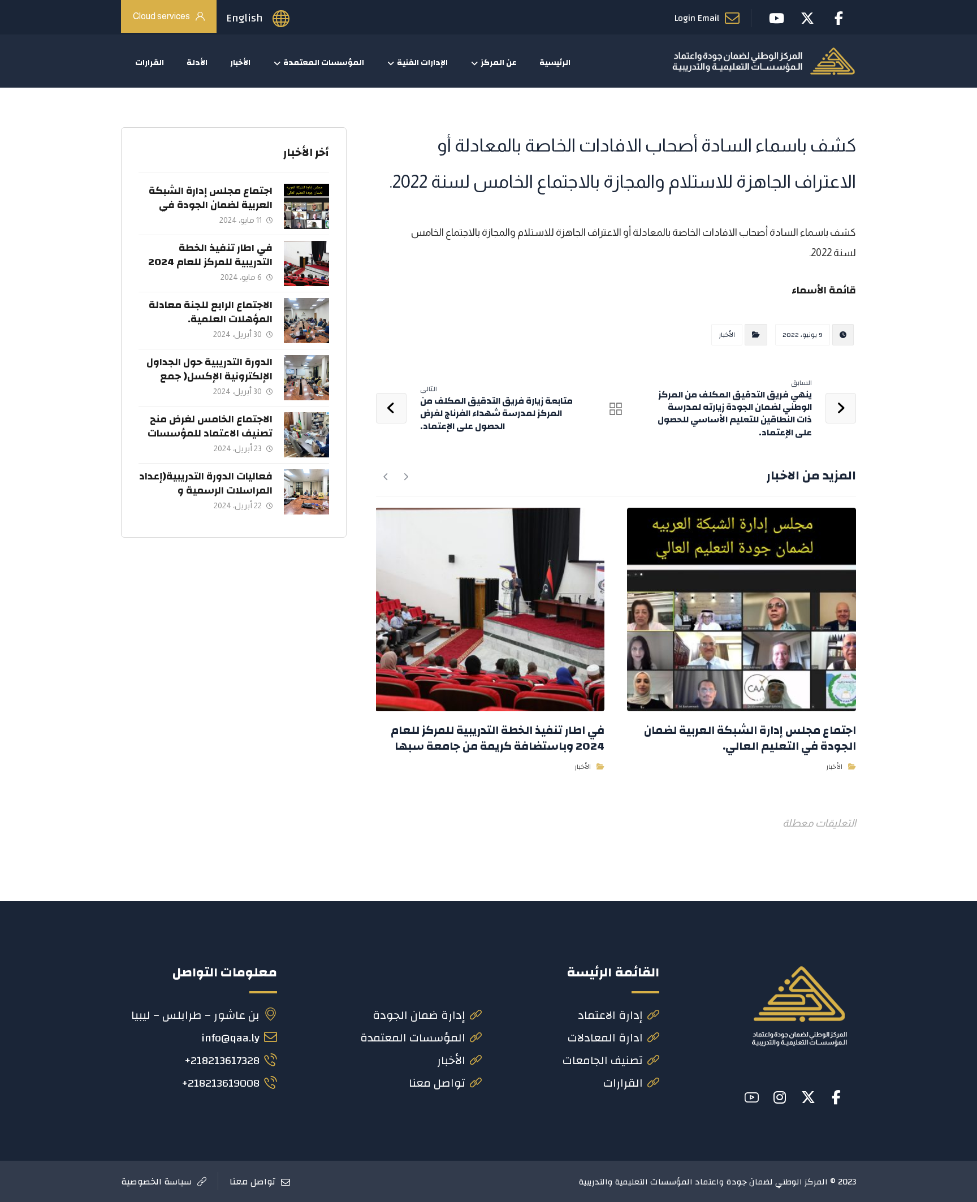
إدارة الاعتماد (610, 1015)
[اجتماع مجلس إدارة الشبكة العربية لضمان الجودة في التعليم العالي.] (306, 206)
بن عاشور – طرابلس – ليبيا (195, 1015)
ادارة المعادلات (605, 1037)
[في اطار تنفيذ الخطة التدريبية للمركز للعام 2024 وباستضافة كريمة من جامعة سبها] (306, 263)
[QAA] (763, 61)
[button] (836, 1097)
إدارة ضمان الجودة (419, 1015)
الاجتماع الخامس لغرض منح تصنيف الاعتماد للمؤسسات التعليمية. (210, 433)
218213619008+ (220, 1083)
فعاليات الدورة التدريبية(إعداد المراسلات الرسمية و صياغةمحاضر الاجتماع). (206, 490)
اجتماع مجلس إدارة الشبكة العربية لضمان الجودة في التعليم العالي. (211, 204)
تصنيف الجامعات (603, 1060)
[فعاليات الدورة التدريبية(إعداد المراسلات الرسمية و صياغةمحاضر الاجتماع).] (306, 491)
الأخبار (727, 334)
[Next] (386, 476)
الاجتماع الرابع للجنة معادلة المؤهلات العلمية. (211, 312)
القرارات (623, 1083)
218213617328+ (222, 1060)
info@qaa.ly (230, 1037)
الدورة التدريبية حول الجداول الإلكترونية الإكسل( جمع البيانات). (209, 376)
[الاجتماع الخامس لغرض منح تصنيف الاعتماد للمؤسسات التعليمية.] (306, 434)
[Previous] (405, 476)
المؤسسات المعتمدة (412, 1037)
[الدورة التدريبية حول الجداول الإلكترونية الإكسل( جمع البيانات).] (306, 377)
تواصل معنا (437, 1083)
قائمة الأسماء (824, 290)
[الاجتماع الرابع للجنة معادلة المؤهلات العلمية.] (306, 320)
